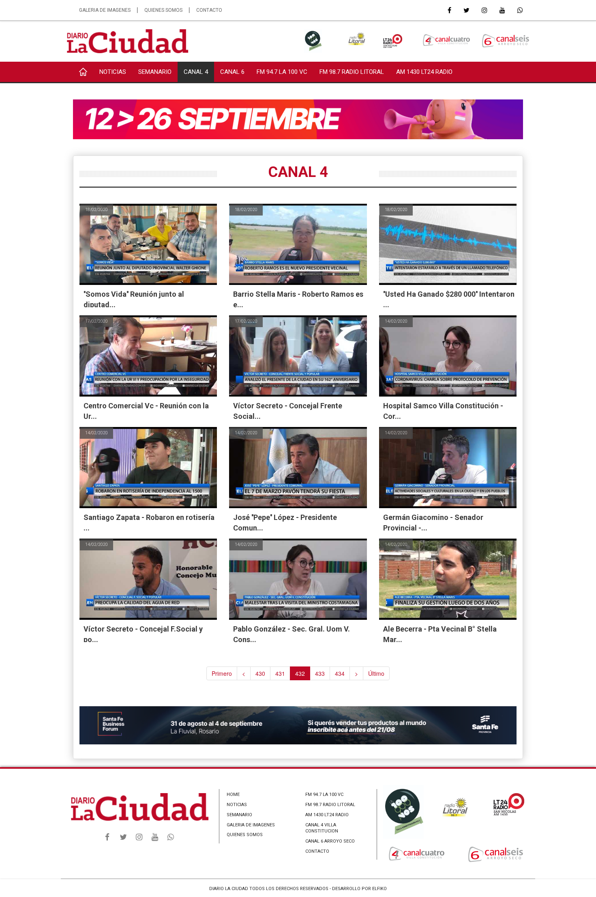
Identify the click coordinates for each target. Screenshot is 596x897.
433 (320, 673)
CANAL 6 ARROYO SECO (330, 841)
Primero (222, 673)
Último (376, 673)
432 (300, 673)
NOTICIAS (112, 71)
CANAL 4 (196, 71)
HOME (233, 794)
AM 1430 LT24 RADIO (424, 71)
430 (260, 673)
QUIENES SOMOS (163, 10)
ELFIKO (379, 888)
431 (280, 673)
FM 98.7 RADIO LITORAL (351, 71)
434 (340, 673)
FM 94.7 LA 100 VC (282, 71)
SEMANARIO (155, 71)
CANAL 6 (232, 71)
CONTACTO (209, 10)
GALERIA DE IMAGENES (105, 10)
